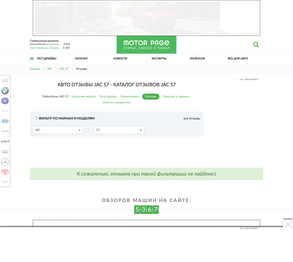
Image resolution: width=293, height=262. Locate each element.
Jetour (4, 131)
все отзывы (192, 118)
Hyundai (4, 121)
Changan (4, 101)
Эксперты (159, 58)
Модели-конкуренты (117, 102)
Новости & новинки (176, 96)
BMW (4, 91)
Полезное (197, 58)
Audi (4, 80)
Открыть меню (32, 63)
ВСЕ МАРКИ (5, 180)
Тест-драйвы (46, 58)
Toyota (4, 172)
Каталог (81, 58)
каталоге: (54, 44)
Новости (120, 58)
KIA (4, 141)
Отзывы (150, 96)
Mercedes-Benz (4, 162)
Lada (4, 151)
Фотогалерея (130, 96)
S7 (98, 130)
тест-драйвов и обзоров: (44, 48)
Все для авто (238, 58)
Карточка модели (83, 96)
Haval (4, 111)
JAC (37, 130)
